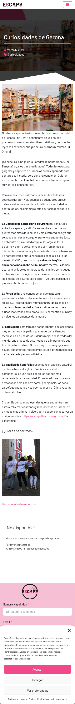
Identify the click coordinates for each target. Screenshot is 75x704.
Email (6, 622)
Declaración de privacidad (41, 699)
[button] (69, 630)
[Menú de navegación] (67, 4)
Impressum (61, 699)
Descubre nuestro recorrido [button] (19, 504)
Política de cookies (17, 699)
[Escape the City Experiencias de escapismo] (12, 4)
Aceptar (37, 669)
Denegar (37, 680)
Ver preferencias (37, 690)
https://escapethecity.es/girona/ (43, 416)
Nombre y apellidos (15, 604)
